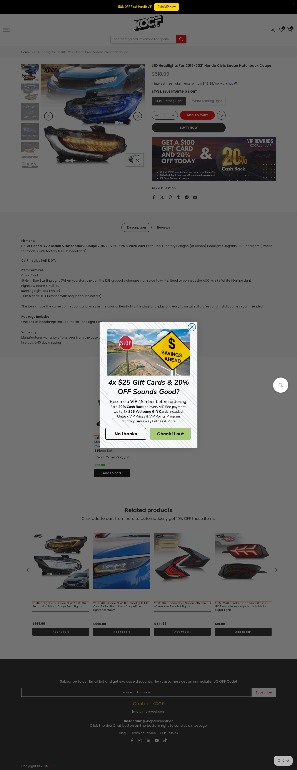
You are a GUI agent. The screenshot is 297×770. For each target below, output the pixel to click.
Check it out (170, 434)
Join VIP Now (167, 7)
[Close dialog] (192, 327)
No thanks (126, 434)
